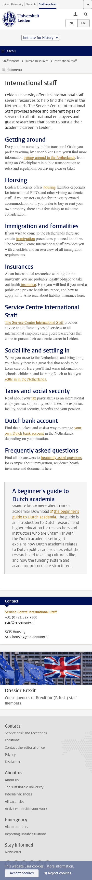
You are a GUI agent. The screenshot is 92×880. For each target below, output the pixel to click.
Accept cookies (22, 873)
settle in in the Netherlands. (26, 378)
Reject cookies (59, 873)
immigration (25, 238)
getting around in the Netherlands (49, 157)
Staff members (47, 4)
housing (49, 187)
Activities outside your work (26, 809)
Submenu (14, 70)
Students (31, 4)
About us (12, 780)
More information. (60, 866)
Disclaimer (12, 762)
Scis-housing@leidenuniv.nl (27, 637)
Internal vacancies (18, 794)
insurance (28, 284)
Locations (12, 740)
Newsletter (13, 852)
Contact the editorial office (25, 747)
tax (34, 397)
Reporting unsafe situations (25, 834)
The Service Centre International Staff (34, 322)
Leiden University (12, 4)
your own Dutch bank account (43, 430)
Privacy (10, 754)
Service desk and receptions (26, 733)
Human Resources (36, 61)
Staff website (10, 61)
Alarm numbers (16, 826)
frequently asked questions (61, 457)
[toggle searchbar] (86, 14)
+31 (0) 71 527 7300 (21, 617)
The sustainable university (24, 787)
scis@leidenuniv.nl (20, 622)
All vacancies (14, 801)
